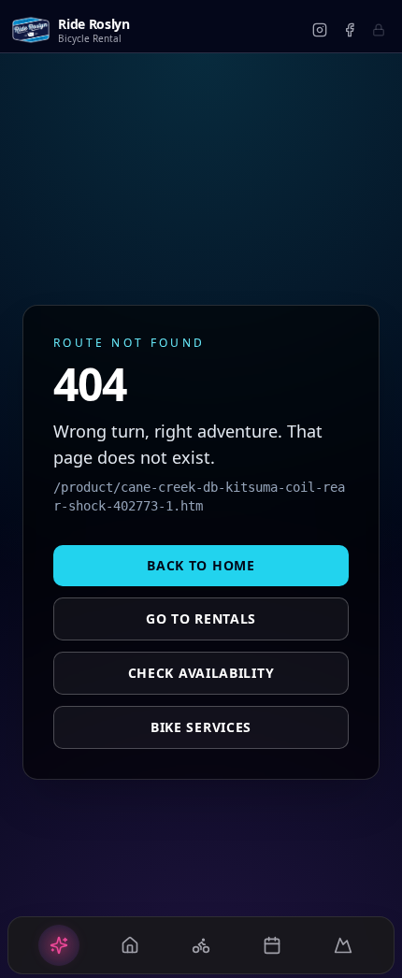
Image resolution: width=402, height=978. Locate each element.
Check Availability (201, 673)
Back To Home (200, 565)
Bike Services (201, 727)
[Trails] (343, 945)
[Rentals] (130, 945)
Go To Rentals (201, 618)
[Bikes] (201, 945)
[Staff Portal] (378, 30)
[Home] (58, 945)
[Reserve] (272, 945)
